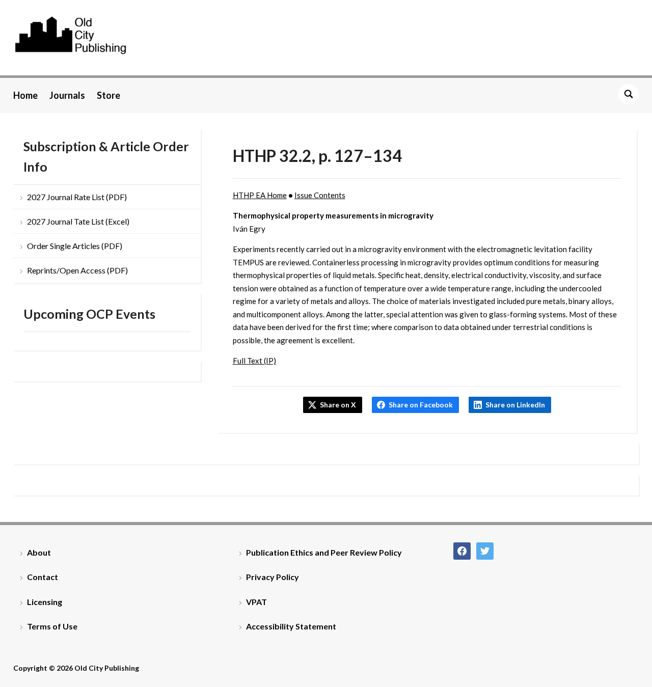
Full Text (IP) (254, 360)
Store (108, 95)
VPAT (256, 602)
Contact (42, 577)
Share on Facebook (421, 404)
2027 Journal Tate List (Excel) (78, 221)
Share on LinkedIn (515, 404)
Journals (67, 95)
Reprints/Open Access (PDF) (77, 270)
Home (25, 95)
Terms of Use (52, 626)
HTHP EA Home (260, 195)
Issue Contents (319, 195)
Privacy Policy (272, 577)
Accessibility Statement (291, 626)
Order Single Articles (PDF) (74, 246)
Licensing (44, 602)
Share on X (338, 404)
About (39, 552)
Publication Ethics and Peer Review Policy (324, 552)
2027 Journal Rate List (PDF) (77, 197)
